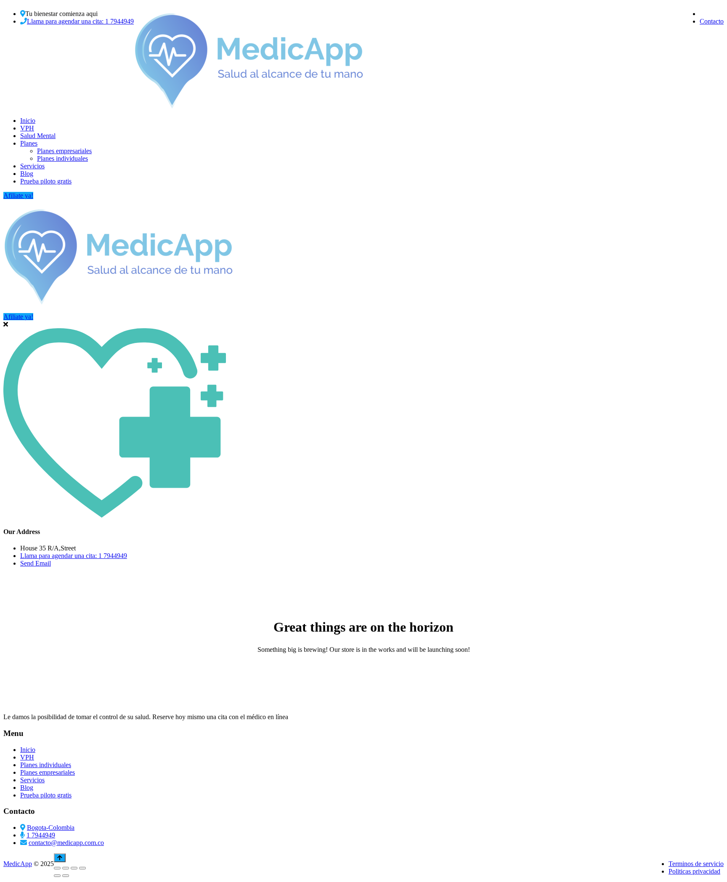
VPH (27, 128)
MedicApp (17, 863)
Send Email (35, 563)
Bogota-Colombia (50, 827)
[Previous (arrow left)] (57, 875)
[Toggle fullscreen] (65, 868)
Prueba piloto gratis (46, 181)
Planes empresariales (64, 150)
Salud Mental (38, 135)
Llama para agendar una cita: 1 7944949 (80, 21)
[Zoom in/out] (57, 868)
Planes (28, 143)
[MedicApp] (249, 106)
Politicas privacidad (694, 871)
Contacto (712, 21)
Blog (26, 173)
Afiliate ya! (18, 195)
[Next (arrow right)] (65, 875)
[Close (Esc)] (82, 868)
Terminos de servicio (696, 863)
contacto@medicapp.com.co (66, 842)
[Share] (74, 868)
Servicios (32, 166)
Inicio (27, 120)
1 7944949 (41, 835)
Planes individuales (62, 158)
